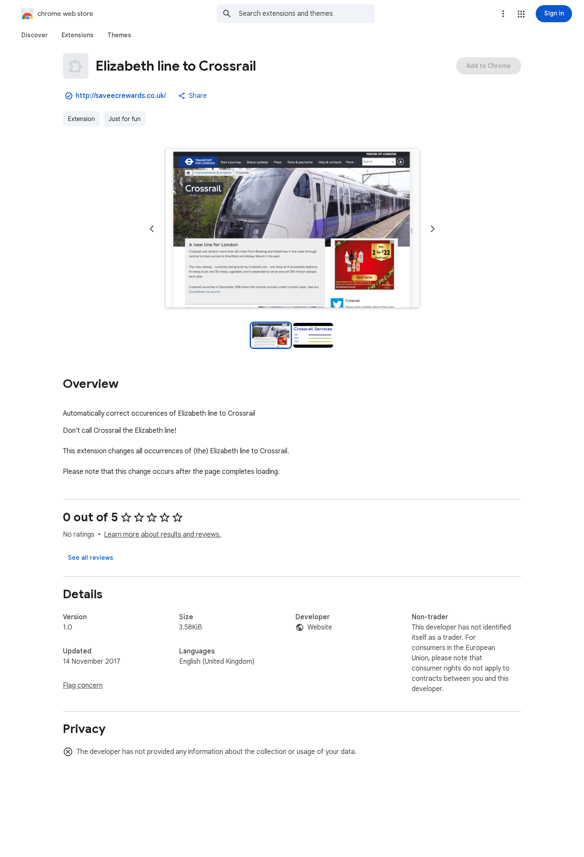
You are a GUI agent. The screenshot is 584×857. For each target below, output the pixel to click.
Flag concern (83, 685)
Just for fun (125, 119)
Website (319, 627)
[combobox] (307, 14)
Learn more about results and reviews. (162, 534)
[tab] (35, 35)
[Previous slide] (151, 228)
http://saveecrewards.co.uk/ (121, 96)
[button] (521, 14)
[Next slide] (432, 228)
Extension (81, 119)
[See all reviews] (90, 557)
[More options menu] (503, 13)
